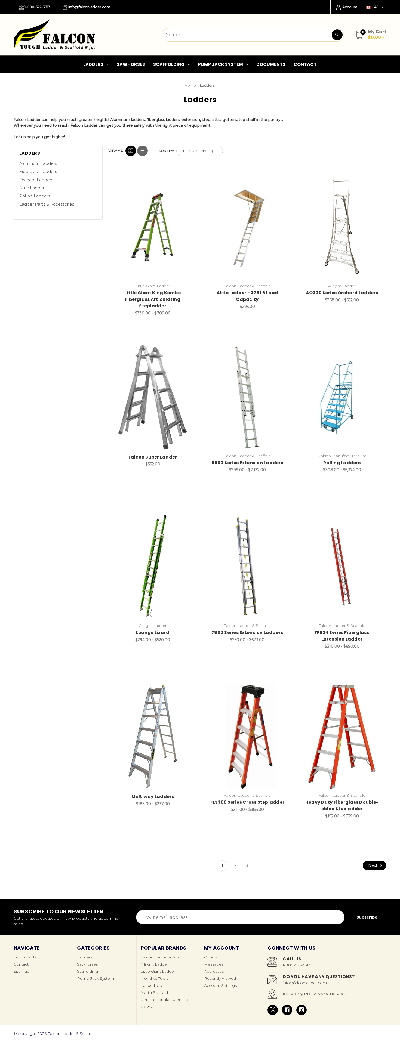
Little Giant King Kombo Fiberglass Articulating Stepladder (152, 299)
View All (148, 1006)
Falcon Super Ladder (152, 457)
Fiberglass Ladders (38, 171)
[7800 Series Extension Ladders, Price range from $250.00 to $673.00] (247, 567)
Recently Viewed (220, 978)
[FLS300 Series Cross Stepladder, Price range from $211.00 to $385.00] (247, 737)
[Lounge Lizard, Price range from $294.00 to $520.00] (152, 567)
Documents (270, 64)
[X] (272, 1010)
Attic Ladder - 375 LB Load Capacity (247, 296)
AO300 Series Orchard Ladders (342, 293)
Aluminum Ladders (38, 163)
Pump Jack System (220, 64)
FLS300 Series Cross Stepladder (247, 802)
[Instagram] (301, 1010)
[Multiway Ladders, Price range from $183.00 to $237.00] (152, 737)
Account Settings (220, 985)
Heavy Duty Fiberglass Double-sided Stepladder (342, 805)
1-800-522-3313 (37, 7)
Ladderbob (151, 985)
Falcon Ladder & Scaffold (164, 957)
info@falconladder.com (88, 7)
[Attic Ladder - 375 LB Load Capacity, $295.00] (247, 227)
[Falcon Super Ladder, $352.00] (152, 397)
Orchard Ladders (36, 179)
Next (373, 865)
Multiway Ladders (152, 796)
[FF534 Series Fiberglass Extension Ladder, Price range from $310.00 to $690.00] (341, 567)
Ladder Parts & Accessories (46, 204)
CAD (375, 7)
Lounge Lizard (152, 632)
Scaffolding (169, 64)
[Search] (337, 34)
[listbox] (199, 151)
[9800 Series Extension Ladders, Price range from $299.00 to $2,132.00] (247, 397)
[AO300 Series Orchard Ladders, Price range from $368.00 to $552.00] (341, 227)
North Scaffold (154, 992)
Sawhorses (131, 64)
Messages (213, 964)
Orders (210, 957)
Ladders (93, 64)
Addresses (214, 971)
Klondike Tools (154, 978)
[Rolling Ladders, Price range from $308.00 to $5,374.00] (341, 397)
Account (349, 7)
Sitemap (22, 971)
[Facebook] (287, 1010)
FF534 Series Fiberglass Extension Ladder (342, 635)
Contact (305, 64)
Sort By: (166, 151)
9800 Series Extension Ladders (247, 463)
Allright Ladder (154, 964)
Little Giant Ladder (158, 971)
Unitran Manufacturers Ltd (165, 999)
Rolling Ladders (34, 196)
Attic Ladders (32, 187)
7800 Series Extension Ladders (247, 632)
